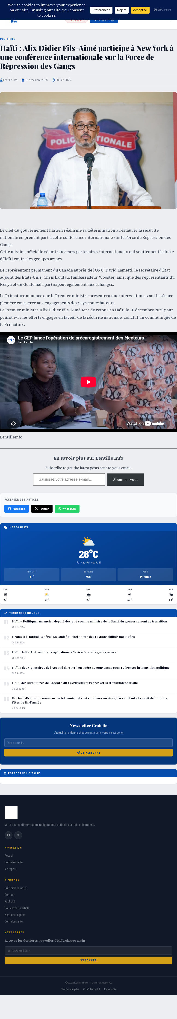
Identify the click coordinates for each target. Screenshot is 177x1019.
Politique (7, 38)
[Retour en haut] (166, 1011)
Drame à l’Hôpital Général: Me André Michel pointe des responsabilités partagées (73, 637)
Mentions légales (15, 915)
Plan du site (110, 989)
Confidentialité (14, 862)
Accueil (9, 855)
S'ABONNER (88, 960)
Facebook (18, 509)
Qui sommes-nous (16, 888)
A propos (10, 869)
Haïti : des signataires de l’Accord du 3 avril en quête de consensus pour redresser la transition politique (91, 667)
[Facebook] (8, 835)
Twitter (44, 509)
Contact (9, 894)
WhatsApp (69, 509)
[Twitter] (18, 835)
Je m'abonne (90, 752)
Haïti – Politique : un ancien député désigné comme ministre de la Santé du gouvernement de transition (89, 621)
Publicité (10, 901)
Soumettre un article (17, 908)
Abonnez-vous (125, 479)
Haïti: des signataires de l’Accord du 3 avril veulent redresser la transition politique (75, 683)
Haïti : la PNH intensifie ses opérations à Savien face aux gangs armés (64, 652)
